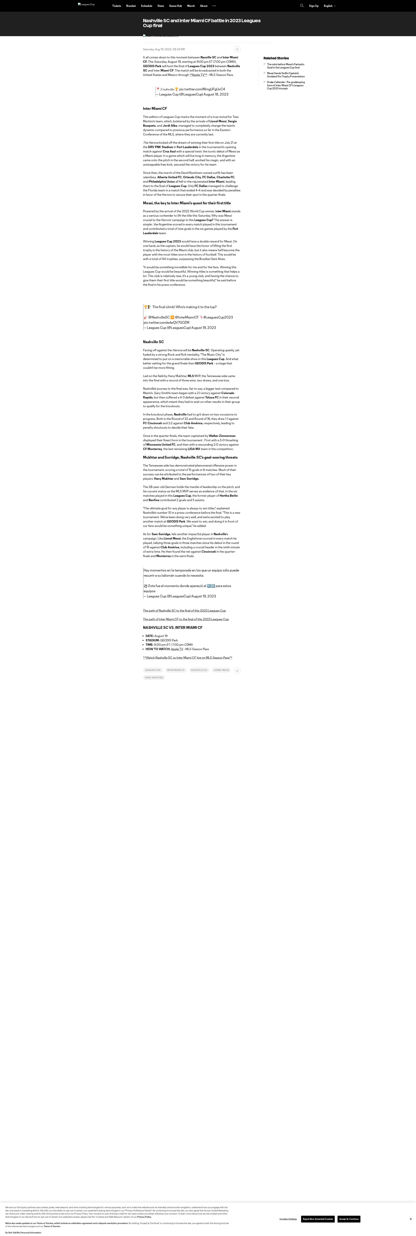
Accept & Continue (349, 1219)
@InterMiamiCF (187, 317)
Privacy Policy (144, 1217)
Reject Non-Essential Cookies (318, 1219)
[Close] (410, 1219)
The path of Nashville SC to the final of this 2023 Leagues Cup (184, 610)
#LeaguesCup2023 (218, 317)
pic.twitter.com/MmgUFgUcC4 (202, 89)
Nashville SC (199, 670)
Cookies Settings (288, 1219)
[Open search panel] (302, 6)
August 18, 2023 (216, 94)
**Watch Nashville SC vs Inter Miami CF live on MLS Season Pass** (187, 657)
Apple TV (177, 649)
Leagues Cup (153, 670)
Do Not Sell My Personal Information (23, 1232)
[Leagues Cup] (93, 5)
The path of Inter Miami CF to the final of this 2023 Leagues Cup (186, 619)
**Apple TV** (198, 75)
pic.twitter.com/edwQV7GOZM (166, 322)
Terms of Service (45, 1223)
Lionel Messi (221, 670)
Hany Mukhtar (154, 677)
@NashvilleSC (159, 317)
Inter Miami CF (176, 670)
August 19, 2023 (203, 328)
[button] (214, 6)
